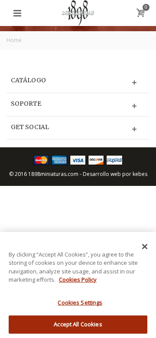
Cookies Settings (80, 302)
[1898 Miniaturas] (78, 12)
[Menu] (17, 13)
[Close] (144, 246)
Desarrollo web (102, 174)
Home (14, 40)
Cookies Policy (78, 279)
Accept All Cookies (78, 324)
